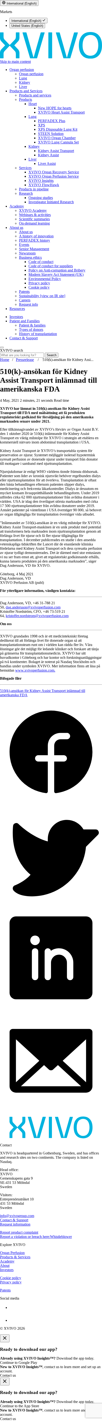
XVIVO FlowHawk (43, 185)
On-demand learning (34, 223)
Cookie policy (39, 287)
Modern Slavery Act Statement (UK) (55, 274)
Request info (28, 304)
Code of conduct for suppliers (50, 266)
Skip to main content (15, 62)
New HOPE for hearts (54, 108)
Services (25, 168)
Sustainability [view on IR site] (42, 296)
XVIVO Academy (33, 210)
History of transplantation (38, 334)
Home (4, 360)
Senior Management (34, 249)
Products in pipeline (34, 189)
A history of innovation (36, 236)
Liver (23, 87)
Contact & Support (23, 338)
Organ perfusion (21, 70)
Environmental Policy (44, 279)
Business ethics (30, 257)
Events (24, 245)
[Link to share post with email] (51, 1110)
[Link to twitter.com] (55, 1316)
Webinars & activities (35, 215)
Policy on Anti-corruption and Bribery (56, 270)
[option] (28, 20)
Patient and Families (24, 321)
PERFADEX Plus (51, 121)
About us (16, 228)
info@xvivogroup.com (17, 1216)
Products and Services (25, 91)
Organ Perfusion (12, 1253)
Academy (16, 206)
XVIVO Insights (41, 181)
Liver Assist (47, 163)
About (4, 1266)
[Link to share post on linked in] (51, 1008)
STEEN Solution (51, 134)
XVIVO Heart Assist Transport (61, 112)
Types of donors (31, 330)
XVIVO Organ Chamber (57, 138)
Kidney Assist (48, 155)
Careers (24, 300)
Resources (17, 309)
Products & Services (15, 1257)
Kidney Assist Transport (56, 151)
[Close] (4, 1338)
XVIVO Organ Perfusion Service (53, 176)
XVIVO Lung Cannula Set (58, 142)
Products (25, 99)
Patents (24, 292)
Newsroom (27, 253)
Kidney (24, 82)
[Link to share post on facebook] (51, 802)
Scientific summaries (34, 219)
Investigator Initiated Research (51, 202)
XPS (41, 125)
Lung (23, 78)
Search (51, 355)
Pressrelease (25, 360)
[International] (51, 57)
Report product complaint (19, 1232)
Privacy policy (39, 283)
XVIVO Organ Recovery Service (53, 172)
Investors (16, 317)
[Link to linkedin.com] (55, 1307)
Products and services (35, 95)
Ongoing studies (40, 198)
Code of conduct (40, 262)
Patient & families (32, 325)
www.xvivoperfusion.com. (35, 670)
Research (26, 193)
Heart (32, 104)
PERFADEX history (34, 240)
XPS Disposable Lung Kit (57, 129)
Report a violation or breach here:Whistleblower (36, 1237)
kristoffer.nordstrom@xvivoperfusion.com (37, 616)
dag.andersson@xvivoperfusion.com (33, 607)
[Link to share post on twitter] (51, 905)
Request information (15, 1224)
